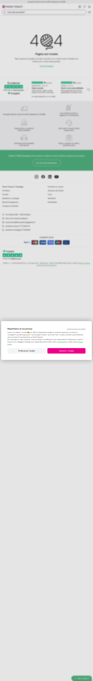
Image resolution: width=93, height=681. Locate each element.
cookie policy (62, 342)
